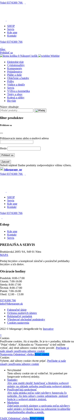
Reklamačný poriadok (19, 316)
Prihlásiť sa (6, 52)
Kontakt (11, 35)
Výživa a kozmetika (18, 91)
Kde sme (12, 32)
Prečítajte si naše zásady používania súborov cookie (34, 349)
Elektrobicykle (15, 61)
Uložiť (4, 418)
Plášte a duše (14, 74)
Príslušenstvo (14, 71)
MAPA (4, 254)
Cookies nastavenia (18, 322)
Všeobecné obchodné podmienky (26, 319)
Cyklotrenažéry (16, 65)
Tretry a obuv (14, 94)
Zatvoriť (5, 161)
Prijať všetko (42, 354)
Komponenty (14, 68)
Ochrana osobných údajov (22, 313)
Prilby (10, 81)
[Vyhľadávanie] (40, 111)
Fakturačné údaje (17, 309)
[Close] (1, 133)
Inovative (48, 328)
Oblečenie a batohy (18, 78)
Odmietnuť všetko (24, 354)
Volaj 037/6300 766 (11, 41)
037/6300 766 (11, 2)
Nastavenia (6, 354)
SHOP (11, 25)
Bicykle (11, 100)
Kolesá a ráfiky (15, 97)
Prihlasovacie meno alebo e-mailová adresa (24, 138)
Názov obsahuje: (9, 106)
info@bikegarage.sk (11, 303)
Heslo (3, 148)
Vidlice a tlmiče (16, 84)
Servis (10, 29)
